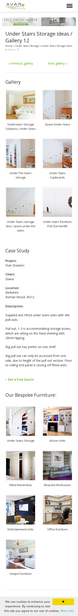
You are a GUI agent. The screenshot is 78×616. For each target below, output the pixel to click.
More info (67, 611)
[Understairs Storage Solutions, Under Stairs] (20, 105)
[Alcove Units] (57, 421)
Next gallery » (57, 63)
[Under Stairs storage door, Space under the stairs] (20, 202)
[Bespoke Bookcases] (57, 465)
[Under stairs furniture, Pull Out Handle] (57, 202)
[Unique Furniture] (20, 554)
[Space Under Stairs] (57, 105)
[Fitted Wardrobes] (20, 465)
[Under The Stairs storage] (20, 153)
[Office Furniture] (57, 510)
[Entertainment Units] (20, 510)
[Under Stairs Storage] (20, 421)
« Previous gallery (20, 63)
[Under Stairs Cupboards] (57, 153)
